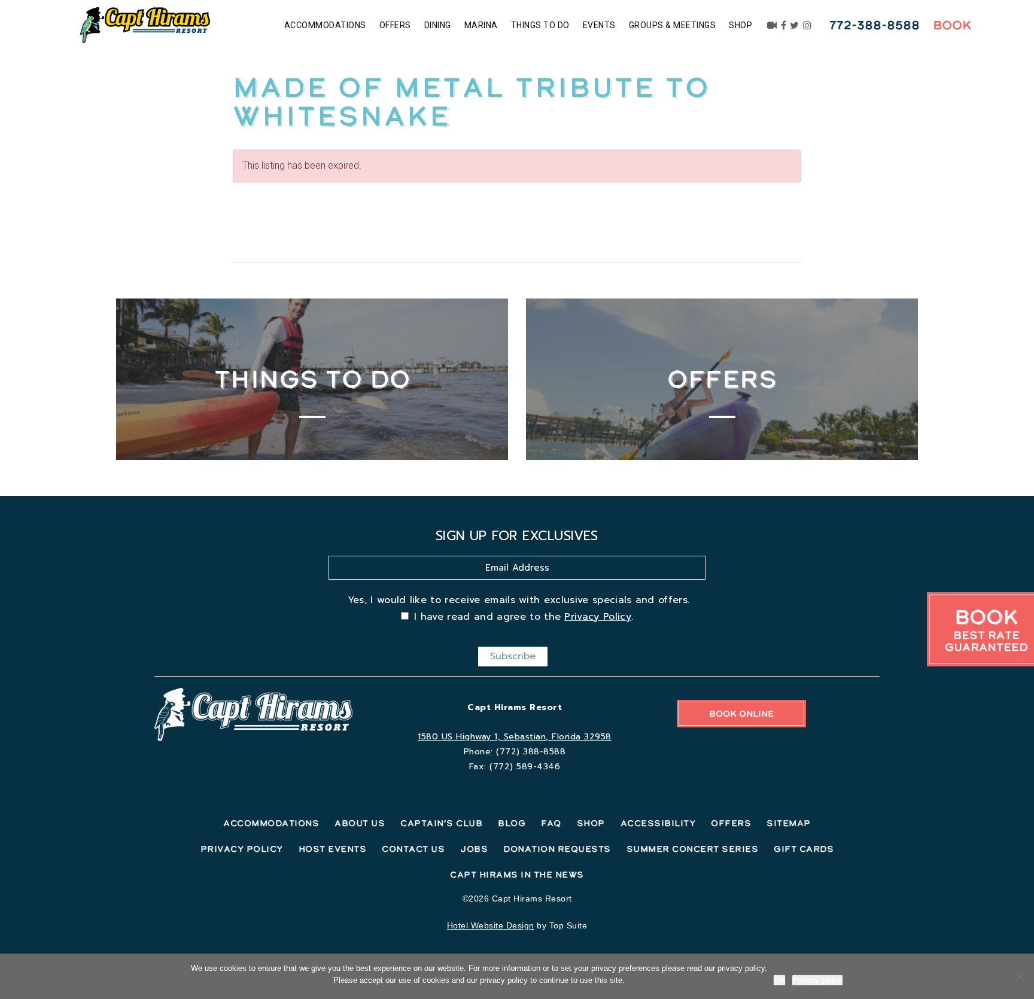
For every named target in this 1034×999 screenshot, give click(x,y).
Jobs (474, 849)
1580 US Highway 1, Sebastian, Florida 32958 (515, 736)
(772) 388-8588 (530, 751)
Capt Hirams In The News (517, 875)
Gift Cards (804, 849)
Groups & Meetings (672, 25)
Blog (511, 823)
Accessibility (658, 823)
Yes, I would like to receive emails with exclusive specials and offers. (519, 600)
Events (599, 25)
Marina (481, 25)
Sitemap (789, 823)
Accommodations (325, 25)
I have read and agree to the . (523, 617)
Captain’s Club (441, 823)
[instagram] (807, 25)
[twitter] (794, 25)
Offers (395, 25)
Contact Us (413, 849)
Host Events (333, 849)
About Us (359, 823)
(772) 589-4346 (524, 766)
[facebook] (784, 25)
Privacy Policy (597, 617)
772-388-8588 (874, 25)
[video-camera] (772, 25)
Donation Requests (557, 849)
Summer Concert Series (693, 849)
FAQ (551, 823)
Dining (437, 25)
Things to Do (540, 25)
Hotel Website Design (490, 925)
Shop (740, 25)
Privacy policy (817, 980)
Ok (779, 980)
